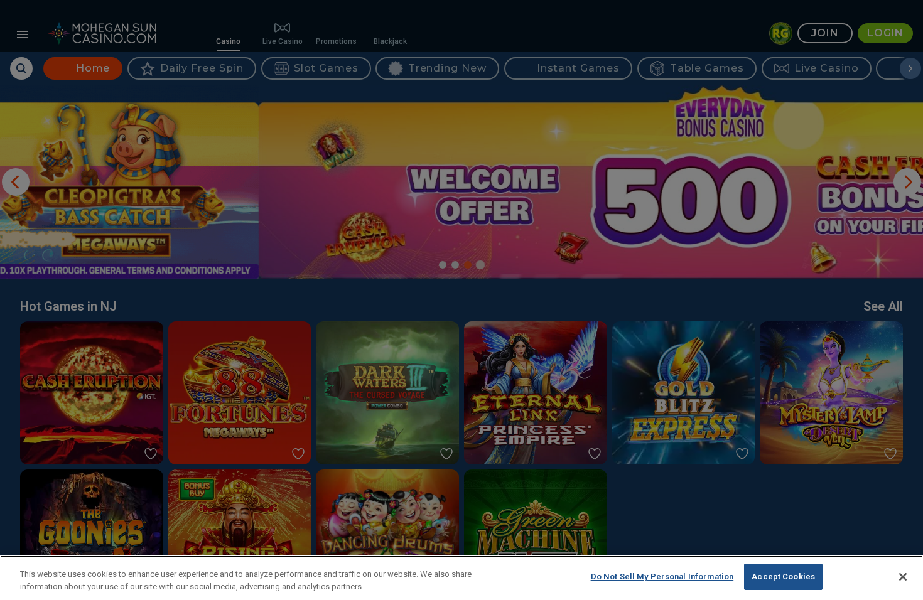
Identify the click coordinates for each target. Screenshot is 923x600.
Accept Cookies (783, 576)
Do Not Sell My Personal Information (662, 576)
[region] (461, 577)
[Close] (903, 577)
